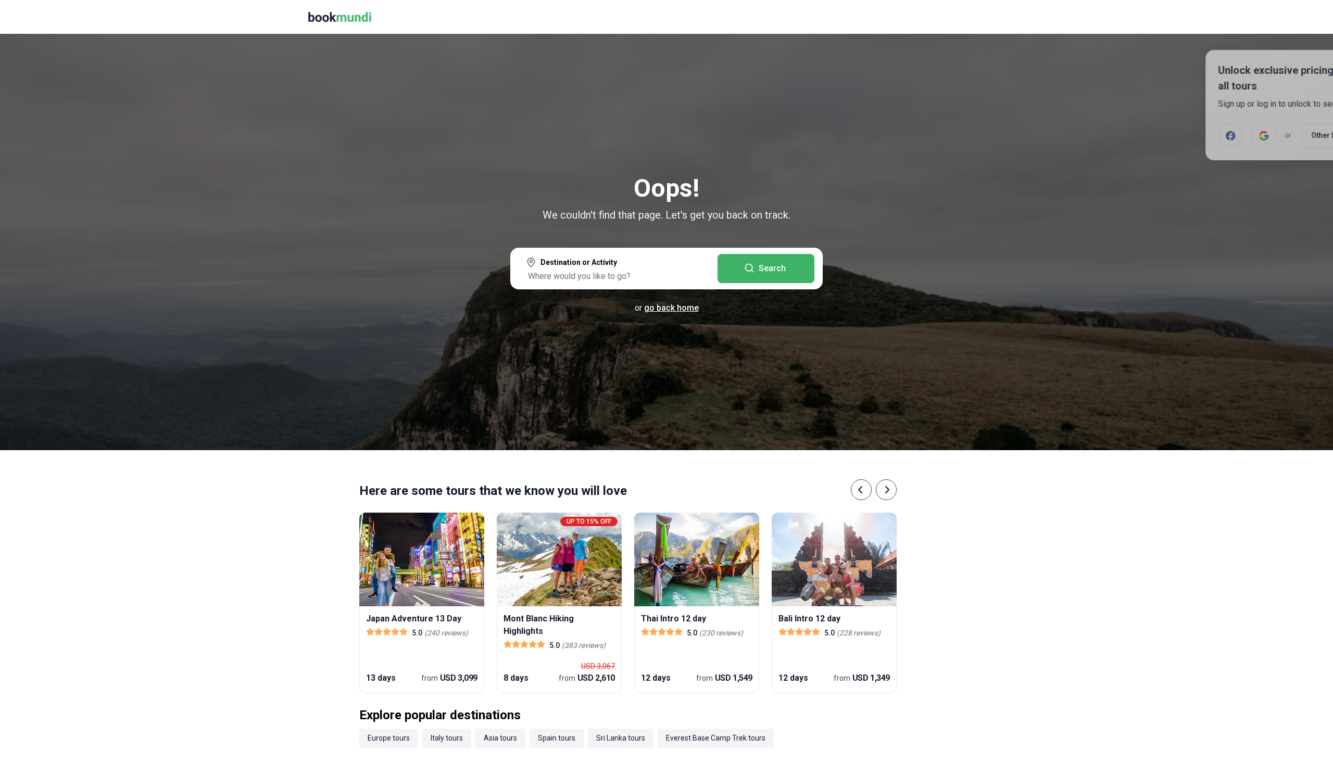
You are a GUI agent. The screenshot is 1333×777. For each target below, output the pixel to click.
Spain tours (556, 738)
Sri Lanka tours (620, 738)
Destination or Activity (578, 262)
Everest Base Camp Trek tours (715, 738)
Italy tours (447, 738)
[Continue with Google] (1184, 135)
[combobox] (614, 269)
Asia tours (500, 738)
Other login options (1264, 135)
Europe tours (389, 738)
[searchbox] (614, 276)
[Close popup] (1297, 72)
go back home (671, 308)
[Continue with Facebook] (1150, 135)
